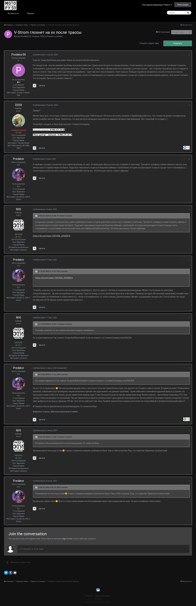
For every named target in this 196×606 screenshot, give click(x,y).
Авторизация (164, 32)
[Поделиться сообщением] (189, 55)
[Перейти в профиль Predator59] (8, 34)
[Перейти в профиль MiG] (18, 224)
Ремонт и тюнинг (55, 36)
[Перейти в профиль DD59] (18, 120)
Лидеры (30, 13)
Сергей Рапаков (40, 130)
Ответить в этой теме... (33, 549)
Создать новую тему (149, 43)
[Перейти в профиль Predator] (18, 174)
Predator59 (25, 36)
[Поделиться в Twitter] (6, 573)
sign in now (67, 539)
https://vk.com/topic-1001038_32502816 (51, 236)
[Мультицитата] (34, 85)
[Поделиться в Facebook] (10, 573)
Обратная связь (102, 596)
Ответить (177, 43)
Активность (13, 13)
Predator (18, 159)
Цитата (42, 85)
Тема (88, 596)
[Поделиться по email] (15, 573)
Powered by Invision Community (98, 602)
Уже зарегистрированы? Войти (156, 5)
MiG (18, 209)
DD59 (18, 105)
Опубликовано (45, 55)
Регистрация (182, 5)
